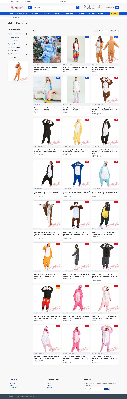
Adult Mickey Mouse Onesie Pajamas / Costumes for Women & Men (47, 317)
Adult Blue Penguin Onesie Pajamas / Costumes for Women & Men (76, 193)
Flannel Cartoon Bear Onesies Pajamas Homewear (103, 68)
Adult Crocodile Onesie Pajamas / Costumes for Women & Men (104, 233)
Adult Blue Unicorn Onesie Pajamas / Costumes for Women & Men (105, 193)
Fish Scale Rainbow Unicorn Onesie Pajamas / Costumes (75, 68)
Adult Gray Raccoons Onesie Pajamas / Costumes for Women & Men (104, 276)
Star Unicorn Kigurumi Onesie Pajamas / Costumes (73, 109)
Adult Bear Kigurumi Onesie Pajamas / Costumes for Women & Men (47, 151)
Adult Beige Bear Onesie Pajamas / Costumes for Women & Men (75, 151)
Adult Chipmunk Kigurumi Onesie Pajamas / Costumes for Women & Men (75, 234)
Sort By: (96, 30)
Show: (112, 30)
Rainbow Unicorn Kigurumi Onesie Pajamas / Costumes (46, 109)
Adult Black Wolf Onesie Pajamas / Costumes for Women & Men (46, 193)
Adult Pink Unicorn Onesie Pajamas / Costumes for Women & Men (105, 317)
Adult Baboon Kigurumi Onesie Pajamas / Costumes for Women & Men (104, 109)
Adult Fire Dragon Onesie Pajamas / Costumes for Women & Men (46, 275)
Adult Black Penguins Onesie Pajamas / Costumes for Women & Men (104, 151)
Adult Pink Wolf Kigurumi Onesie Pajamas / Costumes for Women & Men (75, 358)
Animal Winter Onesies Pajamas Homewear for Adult (45, 68)
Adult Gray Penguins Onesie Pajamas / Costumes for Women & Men (76, 275)
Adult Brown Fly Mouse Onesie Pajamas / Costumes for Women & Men (46, 234)
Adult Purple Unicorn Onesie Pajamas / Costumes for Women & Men (104, 358)
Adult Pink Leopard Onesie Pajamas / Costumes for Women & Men (76, 317)
